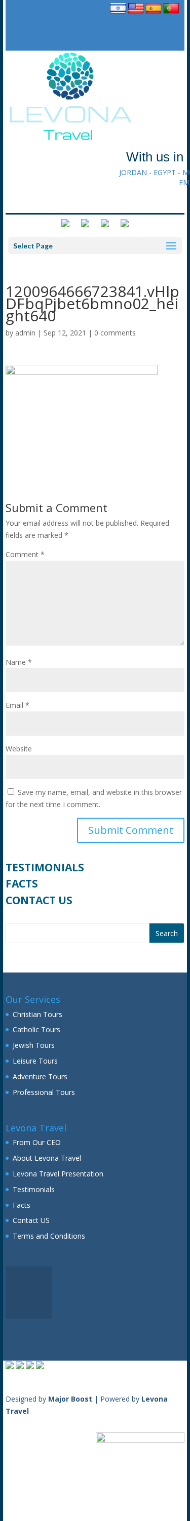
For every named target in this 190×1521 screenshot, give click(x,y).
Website (19, 748)
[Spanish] (153, 13)
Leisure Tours (35, 1061)
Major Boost (70, 1399)
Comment (25, 554)
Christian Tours (37, 1014)
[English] (136, 13)
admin (25, 332)
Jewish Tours (34, 1045)
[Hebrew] (118, 13)
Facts (22, 883)
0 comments (115, 332)
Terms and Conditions (49, 1236)
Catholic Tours (36, 1029)
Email (17, 705)
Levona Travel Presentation (58, 1173)
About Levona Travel (47, 1158)
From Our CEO (37, 1142)
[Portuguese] (171, 13)
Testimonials (45, 867)
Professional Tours (44, 1092)
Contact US (39, 900)
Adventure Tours (40, 1076)
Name (19, 662)
